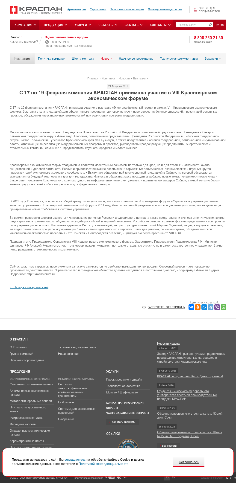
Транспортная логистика (123, 386)
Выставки (139, 78)
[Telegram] (210, 307)
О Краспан (19, 339)
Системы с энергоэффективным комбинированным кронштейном (72, 390)
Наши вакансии (68, 353)
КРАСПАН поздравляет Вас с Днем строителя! (190, 376)
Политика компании (51, 58)
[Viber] (217, 307)
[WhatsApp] (223, 307)
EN (222, 24)
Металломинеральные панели (31, 401)
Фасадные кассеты (23, 424)
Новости (106, 58)
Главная (92, 78)
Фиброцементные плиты (26, 417)
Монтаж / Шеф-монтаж (122, 392)
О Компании (18, 347)
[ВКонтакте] (191, 307)
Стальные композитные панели (31, 384)
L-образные (66, 402)
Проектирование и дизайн (124, 379)
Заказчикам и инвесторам (127, 9)
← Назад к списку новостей (29, 287)
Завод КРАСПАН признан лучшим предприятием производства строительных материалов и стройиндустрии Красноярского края (191, 357)
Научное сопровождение (136, 58)
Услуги (112, 371)
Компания (22, 58)
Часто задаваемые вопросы (127, 413)
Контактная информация (125, 402)
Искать (210, 24)
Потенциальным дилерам (165, 9)
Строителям (98, 9)
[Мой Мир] (204, 307)
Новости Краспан (169, 343)
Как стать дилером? (24, 41)
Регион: (15, 37)
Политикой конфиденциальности (103, 464)
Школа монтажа (83, 58)
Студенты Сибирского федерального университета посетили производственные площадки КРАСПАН (187, 395)
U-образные (66, 419)
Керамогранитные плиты (27, 441)
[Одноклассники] (198, 307)
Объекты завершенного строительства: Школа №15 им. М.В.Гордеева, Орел (189, 434)
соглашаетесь (75, 459)
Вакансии (211, 58)
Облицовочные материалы (30, 379)
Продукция (53, 25)
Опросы (112, 408)
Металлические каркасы (76, 379)
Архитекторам (76, 9)
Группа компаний (21, 353)
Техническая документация (179, 58)
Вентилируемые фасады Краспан (36, 10)
